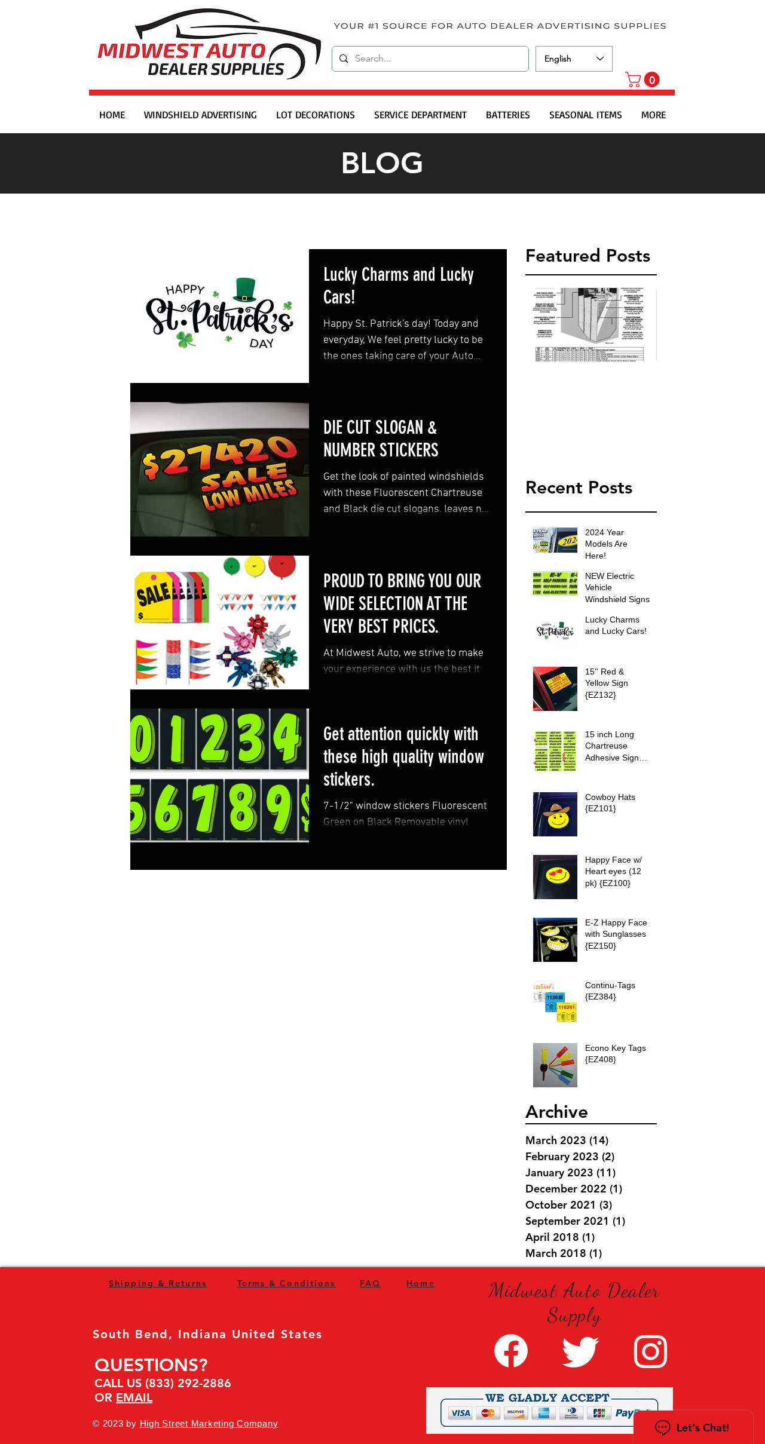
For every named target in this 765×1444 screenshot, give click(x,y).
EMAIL (134, 1397)
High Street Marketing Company (209, 1423)
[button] (644, 79)
